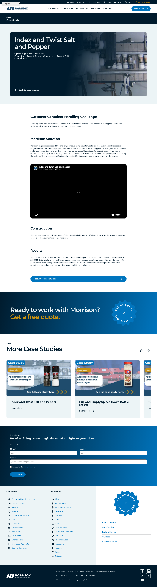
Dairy (57, 520)
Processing (59, 544)
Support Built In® (109, 542)
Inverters (15, 511)
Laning (14, 520)
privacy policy (29, 467)
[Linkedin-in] (148, 571)
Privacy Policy (90, 571)
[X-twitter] (148, 576)
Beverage (59, 511)
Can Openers (17, 528)
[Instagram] (142, 576)
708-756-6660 (90, 576)
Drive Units (16, 536)
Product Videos (109, 522)
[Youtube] (142, 580)
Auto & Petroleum (62, 507)
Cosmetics (59, 515)
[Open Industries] (72, 8)
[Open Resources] (87, 8)
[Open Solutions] (58, 8)
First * (13, 449)
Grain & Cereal (61, 528)
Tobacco (58, 556)
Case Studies (108, 527)
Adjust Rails (16, 532)
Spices (57, 552)
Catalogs (106, 537)
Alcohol (58, 499)
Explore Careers (109, 532)
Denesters (16, 524)
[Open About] (110, 8)
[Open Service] (99, 8)
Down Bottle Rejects (20, 515)
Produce (58, 548)
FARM (85, 580)
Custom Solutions (19, 548)
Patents (112, 571)
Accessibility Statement (103, 571)
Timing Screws (18, 503)
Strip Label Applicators (21, 544)
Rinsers (15, 507)
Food (57, 524)
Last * (83, 449)
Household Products (64, 532)
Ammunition (60, 503)
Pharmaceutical (61, 540)
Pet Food (59, 536)
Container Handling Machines (24, 499)
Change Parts (17, 540)
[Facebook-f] (142, 571)
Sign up (16, 474)
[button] (141, 350)
